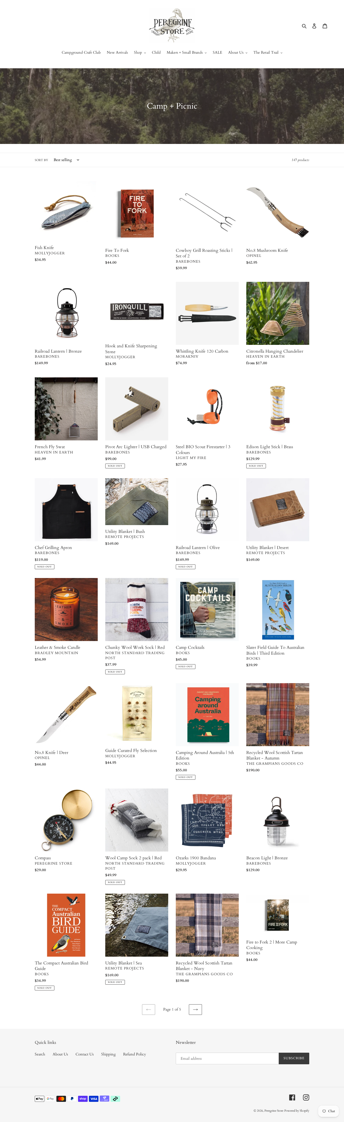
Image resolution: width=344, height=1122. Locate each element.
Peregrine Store (273, 1111)
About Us (60, 1054)
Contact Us (85, 1054)
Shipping (108, 1054)
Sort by (41, 160)
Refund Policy (134, 1054)
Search (40, 1054)
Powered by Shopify (296, 1111)
